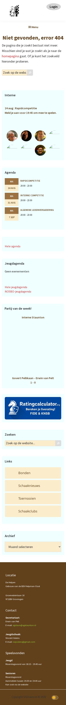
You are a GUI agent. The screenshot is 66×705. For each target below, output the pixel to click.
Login (54, 7)
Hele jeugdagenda (16, 287)
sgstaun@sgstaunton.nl (24, 625)
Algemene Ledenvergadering (37, 209)
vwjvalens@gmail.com (24, 641)
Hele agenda (12, 246)
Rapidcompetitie (30, 180)
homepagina (10, 56)
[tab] (33, 473)
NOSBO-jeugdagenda (18, 291)
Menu (35, 27)
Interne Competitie (32, 195)
